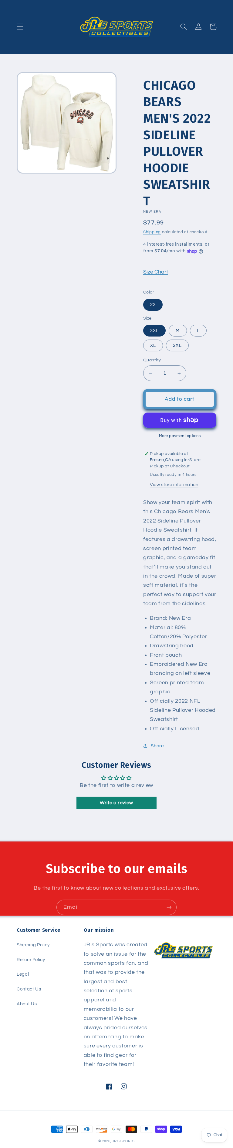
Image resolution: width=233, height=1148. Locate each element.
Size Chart (155, 272)
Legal (23, 974)
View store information (174, 484)
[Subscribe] (169, 907)
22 (153, 304)
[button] (20, 26)
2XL (177, 345)
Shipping (152, 232)
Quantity (152, 360)
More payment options (180, 436)
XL (153, 345)
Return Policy (31, 959)
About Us (27, 1003)
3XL (154, 330)
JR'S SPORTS (123, 1141)
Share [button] (157, 745)
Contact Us (29, 989)
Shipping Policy (33, 944)
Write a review (116, 802)
